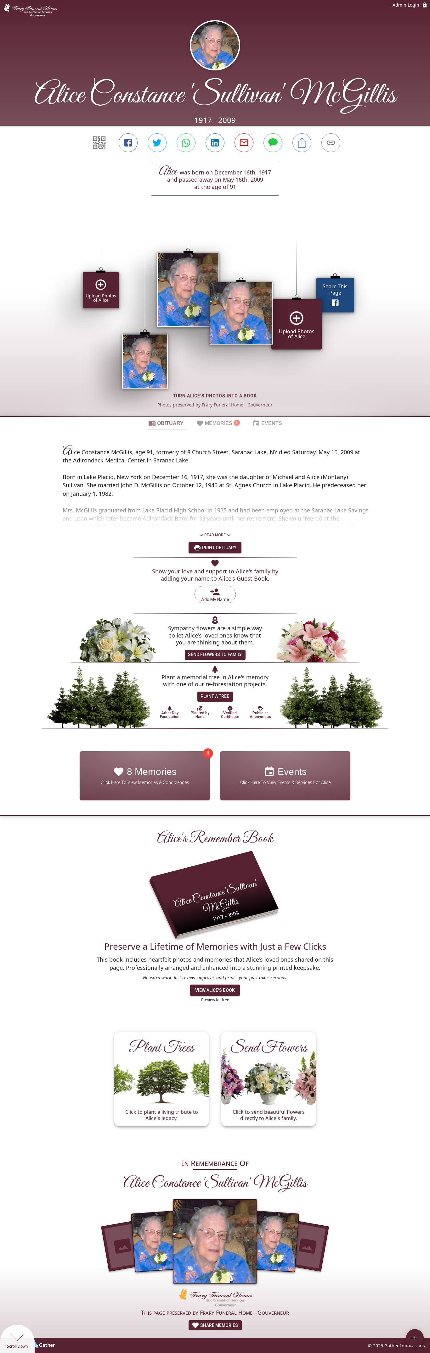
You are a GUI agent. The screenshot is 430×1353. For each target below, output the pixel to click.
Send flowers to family (215, 654)
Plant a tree (215, 696)
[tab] (166, 423)
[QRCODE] (99, 142)
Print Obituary (218, 547)
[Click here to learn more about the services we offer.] (215, 1298)
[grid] (215, 316)
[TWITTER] (157, 142)
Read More (215, 535)
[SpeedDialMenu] (415, 1338)
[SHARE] (301, 142)
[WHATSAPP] (186, 142)
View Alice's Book (215, 990)
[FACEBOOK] (128, 142)
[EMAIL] (244, 142)
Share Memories (218, 1325)
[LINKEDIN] (215, 142)
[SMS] (272, 142)
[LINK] (330, 142)
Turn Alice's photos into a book (215, 395)
